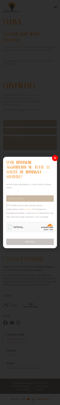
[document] (30, 202)
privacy (28, 209)
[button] (55, 158)
